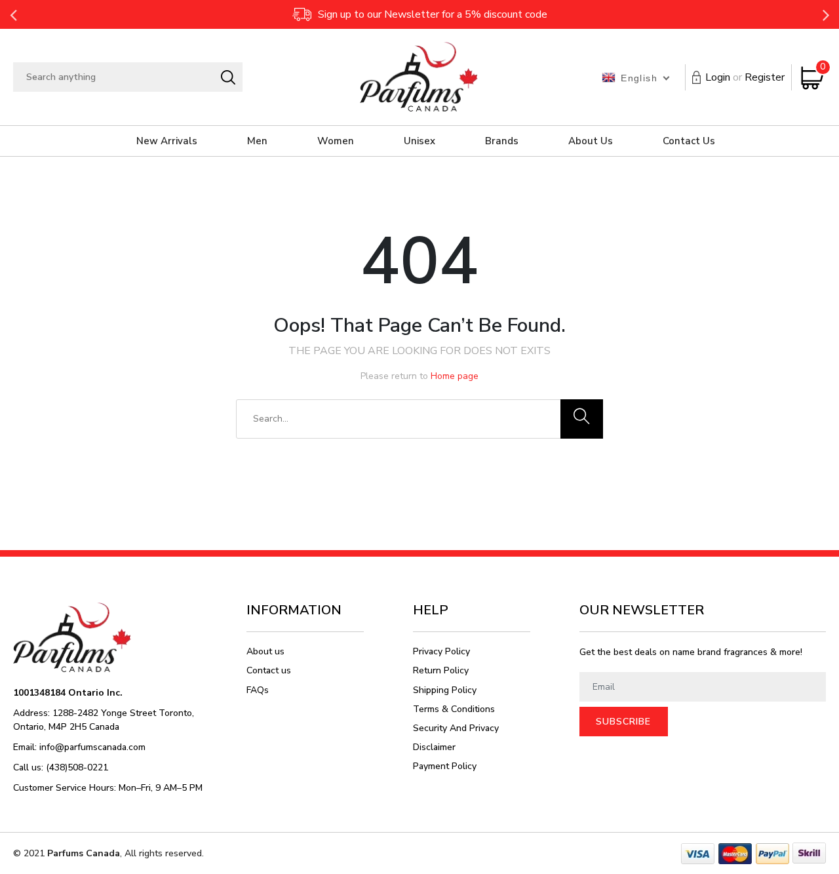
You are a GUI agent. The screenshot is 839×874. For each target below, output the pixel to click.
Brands (501, 141)
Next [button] (826, 14)
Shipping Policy (445, 690)
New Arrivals (166, 141)
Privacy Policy (441, 651)
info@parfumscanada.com (92, 747)
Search (227, 77)
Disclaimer (434, 747)
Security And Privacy (456, 728)
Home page (454, 376)
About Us (590, 141)
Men (257, 141)
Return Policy (441, 670)
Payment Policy (445, 766)
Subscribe (623, 721)
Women (335, 141)
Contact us (268, 670)
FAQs (257, 690)
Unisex (419, 141)
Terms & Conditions (454, 709)
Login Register (745, 77)
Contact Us (689, 141)
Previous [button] (13, 14)
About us (265, 651)
